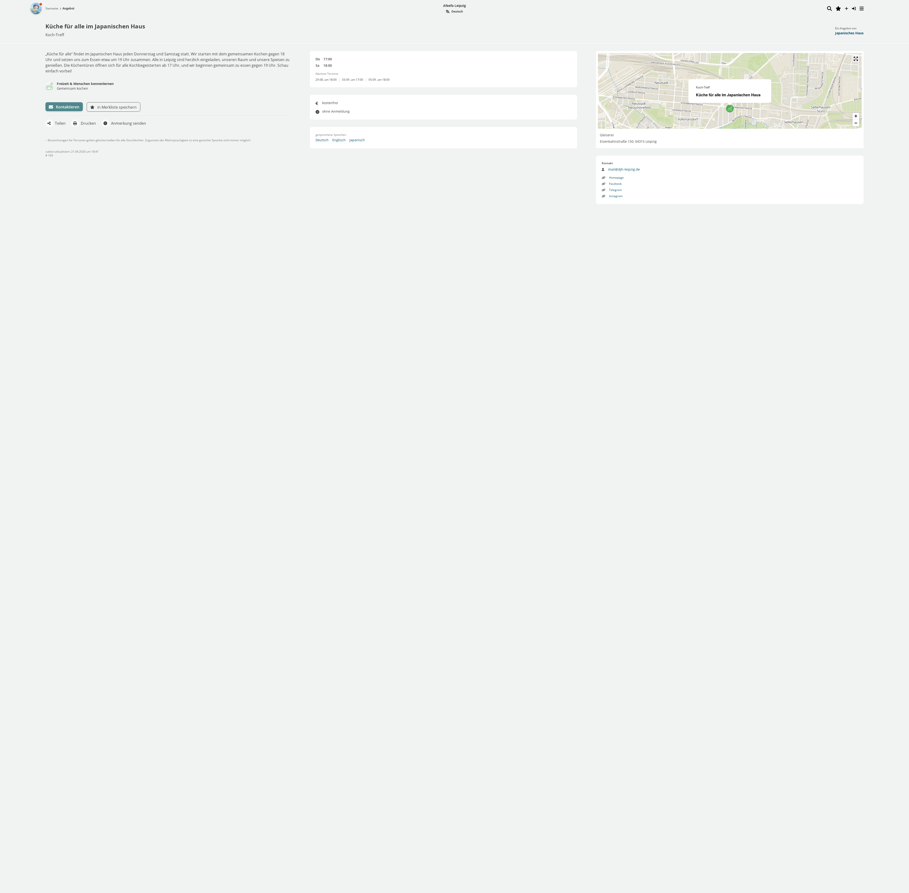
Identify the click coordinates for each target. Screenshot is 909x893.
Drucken (88, 123)
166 (50, 155)
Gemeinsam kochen (72, 88)
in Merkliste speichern (117, 107)
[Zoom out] (855, 122)
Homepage (616, 178)
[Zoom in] (855, 116)
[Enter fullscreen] (855, 58)
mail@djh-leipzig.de (624, 169)
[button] (730, 108)
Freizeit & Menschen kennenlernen (85, 83)
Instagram (616, 196)
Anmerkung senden (128, 123)
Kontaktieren (67, 107)
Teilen (60, 123)
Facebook (615, 184)
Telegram (615, 190)
